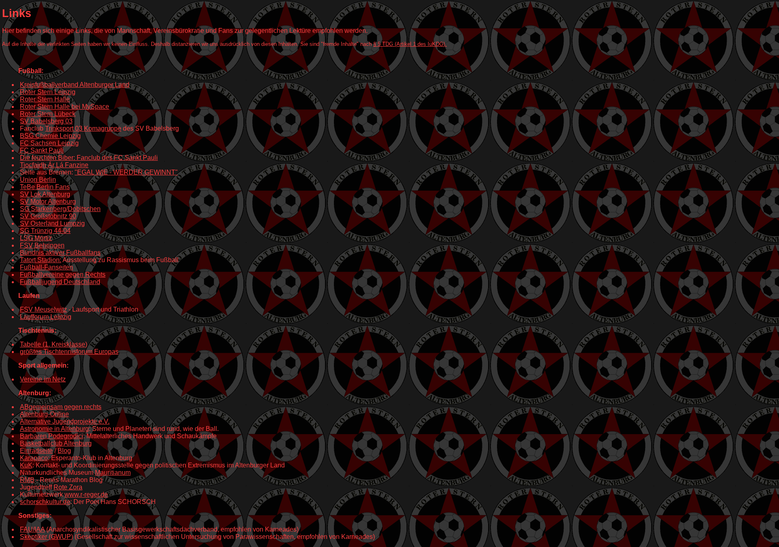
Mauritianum (113, 472)
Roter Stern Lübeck (47, 113)
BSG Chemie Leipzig (50, 135)
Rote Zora (68, 487)
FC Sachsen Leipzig (49, 143)
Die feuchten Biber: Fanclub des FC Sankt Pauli (89, 157)
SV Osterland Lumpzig (52, 223)
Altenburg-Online (44, 414)
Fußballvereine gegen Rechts (62, 274)
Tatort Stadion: (40, 259)
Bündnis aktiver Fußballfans (60, 252)
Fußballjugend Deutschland (60, 281)
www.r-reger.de (86, 494)
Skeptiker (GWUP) (46, 536)
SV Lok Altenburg (45, 194)
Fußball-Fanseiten (46, 267)
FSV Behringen (42, 245)
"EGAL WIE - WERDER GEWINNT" (126, 172)
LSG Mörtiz (36, 238)
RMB (27, 479)
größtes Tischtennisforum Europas (69, 351)
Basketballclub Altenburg (56, 443)
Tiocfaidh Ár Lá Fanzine (54, 165)
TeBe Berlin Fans (45, 186)
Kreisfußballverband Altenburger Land (74, 84)
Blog (64, 450)
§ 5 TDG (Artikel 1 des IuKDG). (410, 44)
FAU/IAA (32, 529)
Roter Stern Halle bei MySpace (64, 106)
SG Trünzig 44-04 (45, 230)
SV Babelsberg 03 (46, 121)
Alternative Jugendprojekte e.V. (65, 421)
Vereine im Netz (43, 379)
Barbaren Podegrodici (51, 436)
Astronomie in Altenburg (54, 428)
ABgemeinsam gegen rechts (60, 406)
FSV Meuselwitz (43, 309)
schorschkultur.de (45, 501)
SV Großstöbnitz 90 (48, 216)
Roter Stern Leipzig (47, 91)
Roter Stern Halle (45, 99)
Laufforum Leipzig (45, 316)
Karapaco (34, 457)
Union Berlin (38, 179)
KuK (26, 465)
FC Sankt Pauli (42, 150)
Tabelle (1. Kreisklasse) (53, 344)
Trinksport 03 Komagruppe (83, 128)
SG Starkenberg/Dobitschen (60, 208)
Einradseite (36, 450)
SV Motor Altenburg (48, 201)
